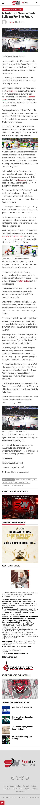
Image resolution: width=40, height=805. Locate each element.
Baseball (26, 786)
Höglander (21, 179)
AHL (34, 479)
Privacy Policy (20, 791)
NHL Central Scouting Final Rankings (22, 737)
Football (33, 786)
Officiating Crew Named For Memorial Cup (22, 718)
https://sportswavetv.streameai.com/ (16, 646)
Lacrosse (27, 789)
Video (12, 786)
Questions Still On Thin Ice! (22, 707)
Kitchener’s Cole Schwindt (12, 236)
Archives (35, 789)
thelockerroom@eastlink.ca (17, 653)
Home (6, 786)
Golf (20, 789)
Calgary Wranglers (22, 482)
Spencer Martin (17, 485)
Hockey (18, 786)
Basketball (7, 789)
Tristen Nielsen (23, 280)
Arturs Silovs (12, 90)
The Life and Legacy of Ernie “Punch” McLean (22, 728)
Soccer (15, 789)
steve (12, 22)
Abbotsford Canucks (23, 479)
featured (6, 485)
